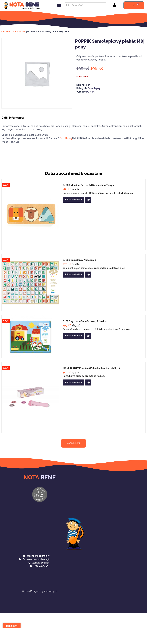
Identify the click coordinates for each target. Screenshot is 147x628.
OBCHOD (6, 31)
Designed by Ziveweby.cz (39, 591)
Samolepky (19, 31)
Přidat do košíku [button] (73, 199)
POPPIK (90, 91)
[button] (59, 5)
